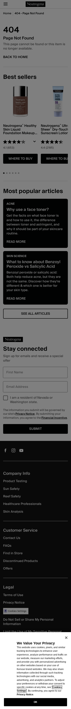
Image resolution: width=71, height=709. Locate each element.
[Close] (66, 637)
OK (35, 702)
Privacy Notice (25, 694)
